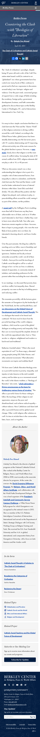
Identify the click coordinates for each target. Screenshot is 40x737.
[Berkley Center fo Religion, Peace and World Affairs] (20, 678)
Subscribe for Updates (20, 660)
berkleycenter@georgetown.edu (17, 705)
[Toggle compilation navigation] (36, 8)
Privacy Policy (32, 724)
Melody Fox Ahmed (21, 41)
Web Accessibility (11, 724)
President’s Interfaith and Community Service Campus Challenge (17, 499)
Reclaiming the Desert (12, 588)
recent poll (7, 208)
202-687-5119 (12, 702)
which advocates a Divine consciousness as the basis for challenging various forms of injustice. (17, 386)
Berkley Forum (8, 8)
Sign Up (32, 717)
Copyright (22, 724)
